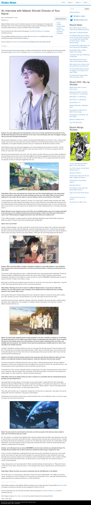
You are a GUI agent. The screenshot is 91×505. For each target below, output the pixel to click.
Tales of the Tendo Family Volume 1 (79, 193)
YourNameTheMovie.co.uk (37, 31)
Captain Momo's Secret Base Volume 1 (78, 181)
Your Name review (16, 42)
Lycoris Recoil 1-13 (75, 102)
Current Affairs (61, 26)
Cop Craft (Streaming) (76, 122)
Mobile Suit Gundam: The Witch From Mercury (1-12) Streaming (79, 93)
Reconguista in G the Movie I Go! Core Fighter (79, 115)
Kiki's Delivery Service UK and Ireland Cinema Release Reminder (79, 28)
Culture (59, 24)
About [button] (85, 2)
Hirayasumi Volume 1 (75, 173)
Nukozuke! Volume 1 (75, 185)
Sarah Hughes (43, 52)
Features (59, 28)
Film (63, 30)
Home (63, 2)
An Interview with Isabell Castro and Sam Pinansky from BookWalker (80, 46)
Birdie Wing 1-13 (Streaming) (78, 97)
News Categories (60, 18)
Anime (59, 23)
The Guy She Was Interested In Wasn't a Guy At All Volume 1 (78, 164)
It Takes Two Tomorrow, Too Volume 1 (77, 198)
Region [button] (78, 2)
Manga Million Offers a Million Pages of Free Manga (78, 51)
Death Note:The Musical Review (79, 32)
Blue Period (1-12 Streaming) (78, 99)
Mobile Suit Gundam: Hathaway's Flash (79, 106)
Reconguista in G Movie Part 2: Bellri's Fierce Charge (78, 111)
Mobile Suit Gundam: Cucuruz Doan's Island (78, 88)
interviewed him (34, 36)
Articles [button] (70, 2)
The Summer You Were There (78, 202)
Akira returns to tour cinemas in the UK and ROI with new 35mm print (79, 65)
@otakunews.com (81, 19)
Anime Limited (32, 52)
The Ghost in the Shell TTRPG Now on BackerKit (80, 55)
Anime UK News (57, 52)
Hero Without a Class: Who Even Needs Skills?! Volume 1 (79, 189)
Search (87, 8)
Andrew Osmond (17, 52)
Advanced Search (75, 12)
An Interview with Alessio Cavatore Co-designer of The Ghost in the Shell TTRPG (79, 70)
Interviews (60, 31)
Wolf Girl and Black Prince (77, 119)
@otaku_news (79, 16)
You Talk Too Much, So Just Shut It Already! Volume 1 (79, 169)
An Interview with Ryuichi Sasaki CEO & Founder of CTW (79, 76)
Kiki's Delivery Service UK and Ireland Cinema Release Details (78, 60)
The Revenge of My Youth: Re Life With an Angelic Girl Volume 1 (79, 176)
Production (60, 33)
